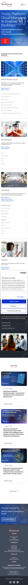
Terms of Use (14, 548)
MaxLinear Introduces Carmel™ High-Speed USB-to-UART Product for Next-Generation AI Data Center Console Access (13, 470)
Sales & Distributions (14, 559)
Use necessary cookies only (14, 310)
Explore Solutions (5, 88)
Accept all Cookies (14, 301)
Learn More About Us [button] (8, 519)
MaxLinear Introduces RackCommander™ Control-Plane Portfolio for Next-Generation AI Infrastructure (14, 394)
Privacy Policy (14, 547)
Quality (14, 538)
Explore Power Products (6, 199)
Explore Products (5, 89)
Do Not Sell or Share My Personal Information (14, 551)
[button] (1, 28)
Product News (14, 546)
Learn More (5, 41)
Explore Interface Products (7, 200)
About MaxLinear (14, 537)
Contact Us (14, 557)
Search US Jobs (13, 572)
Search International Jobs (13, 574)
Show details (20, 296)
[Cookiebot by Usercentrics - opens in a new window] (20, 273)
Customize (13, 306)
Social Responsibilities (14, 539)
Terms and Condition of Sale (14, 550)
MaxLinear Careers (13, 571)
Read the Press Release (18, 41)
